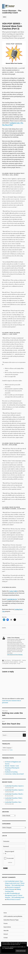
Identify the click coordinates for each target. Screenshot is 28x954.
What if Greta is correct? (14, 899)
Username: (6, 841)
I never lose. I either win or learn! (14, 774)
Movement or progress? (13, 887)
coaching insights (12, 663)
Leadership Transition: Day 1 (13, 802)
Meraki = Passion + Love (12, 766)
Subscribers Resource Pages (11, 920)
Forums (5, 923)
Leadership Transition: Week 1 (13, 798)
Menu (4, 17)
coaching (21, 662)
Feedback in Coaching (11, 772)
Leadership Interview (12, 599)
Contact (6, 937)
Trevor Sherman (7, 660)
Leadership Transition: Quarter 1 (14, 790)
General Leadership (14, 662)
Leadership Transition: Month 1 (14, 794)
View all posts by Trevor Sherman (14, 654)
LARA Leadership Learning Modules (13, 916)
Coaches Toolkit (13, 591)
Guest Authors (7, 927)
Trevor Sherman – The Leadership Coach (11, 12)
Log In (5, 868)
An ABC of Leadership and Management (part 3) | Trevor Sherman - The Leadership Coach (14, 895)
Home (5, 913)
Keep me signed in (9, 852)
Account (6, 934)
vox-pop (18, 663)
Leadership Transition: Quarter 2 (14, 786)
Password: (6, 846)
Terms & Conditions (9, 948)
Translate (10, 749)
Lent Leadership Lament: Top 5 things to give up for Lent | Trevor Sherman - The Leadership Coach (14, 883)
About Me (6, 930)
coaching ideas (5, 663)
